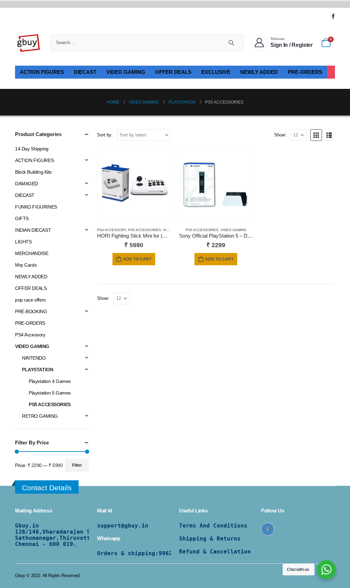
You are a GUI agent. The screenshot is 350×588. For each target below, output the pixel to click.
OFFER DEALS (173, 72)
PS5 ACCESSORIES (144, 230)
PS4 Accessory (111, 230)
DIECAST (85, 72)
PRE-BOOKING (31, 311)
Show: (280, 134)
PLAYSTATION (37, 369)
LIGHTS (23, 241)
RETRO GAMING (40, 416)
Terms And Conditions (213, 525)
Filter (77, 465)
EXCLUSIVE (215, 72)
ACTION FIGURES (42, 72)
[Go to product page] (134, 184)
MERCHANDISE (31, 253)
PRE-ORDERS (305, 72)
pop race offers (30, 300)
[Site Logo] (28, 42)
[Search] (231, 43)
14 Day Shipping (32, 148)
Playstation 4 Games (50, 381)
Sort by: (105, 134)
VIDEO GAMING (125, 72)
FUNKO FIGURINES (36, 207)
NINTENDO (34, 358)
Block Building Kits (33, 172)
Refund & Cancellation (215, 551)
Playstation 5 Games (50, 393)
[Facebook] (332, 16)
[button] (316, 135)
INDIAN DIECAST (33, 230)
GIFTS (22, 218)
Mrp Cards (26, 265)
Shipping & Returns (210, 538)
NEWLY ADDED (259, 72)
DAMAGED (26, 183)
